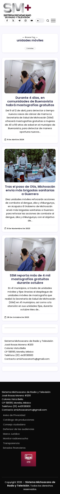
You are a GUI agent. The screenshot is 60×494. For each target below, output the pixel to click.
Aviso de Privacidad (14, 415)
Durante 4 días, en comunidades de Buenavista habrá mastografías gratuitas (30, 101)
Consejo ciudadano (14, 424)
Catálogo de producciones (18, 419)
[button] (40, 20)
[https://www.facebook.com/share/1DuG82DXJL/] (7, 20)
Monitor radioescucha (15, 438)
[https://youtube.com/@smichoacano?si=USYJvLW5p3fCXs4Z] (31, 20)
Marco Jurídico (11, 433)
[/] (13, 20)
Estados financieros (14, 447)
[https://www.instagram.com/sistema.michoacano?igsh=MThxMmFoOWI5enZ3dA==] (25, 20)
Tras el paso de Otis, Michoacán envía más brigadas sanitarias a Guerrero (30, 190)
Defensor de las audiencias (18, 429)
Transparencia (11, 443)
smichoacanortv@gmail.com (33, 358)
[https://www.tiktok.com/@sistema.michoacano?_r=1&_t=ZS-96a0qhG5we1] (19, 20)
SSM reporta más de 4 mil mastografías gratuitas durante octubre (30, 279)
